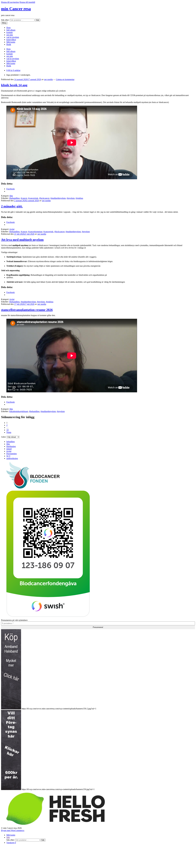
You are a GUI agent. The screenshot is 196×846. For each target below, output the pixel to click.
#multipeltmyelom (58, 198)
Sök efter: (5, 20)
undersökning (12, 458)
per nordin (48, 79)
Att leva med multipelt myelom (22, 239)
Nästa (8, 432)
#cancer (24, 198)
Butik (8, 44)
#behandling (14, 198)
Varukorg (11, 842)
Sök (37, 20)
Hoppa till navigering (10, 2)
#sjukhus (79, 198)
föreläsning (11, 446)
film (11, 196)
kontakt (9, 32)
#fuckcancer (44, 198)
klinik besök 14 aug (14, 85)
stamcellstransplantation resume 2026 (27, 310)
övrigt (11, 229)
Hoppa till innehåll (27, 2)
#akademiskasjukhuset (18, 411)
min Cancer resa (16, 8)
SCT (8, 456)
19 (7, 430)
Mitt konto (10, 42)
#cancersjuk (33, 198)
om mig (9, 35)
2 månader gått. (12, 206)
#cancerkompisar (35, 231)
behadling (10, 441)
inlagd (9, 449)
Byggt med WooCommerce (12, 830)
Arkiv (3, 437)
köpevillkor (11, 39)
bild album (10, 30)
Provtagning (11, 453)
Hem (8, 27)
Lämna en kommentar (65, 79)
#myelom (71, 198)
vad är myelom (12, 37)
